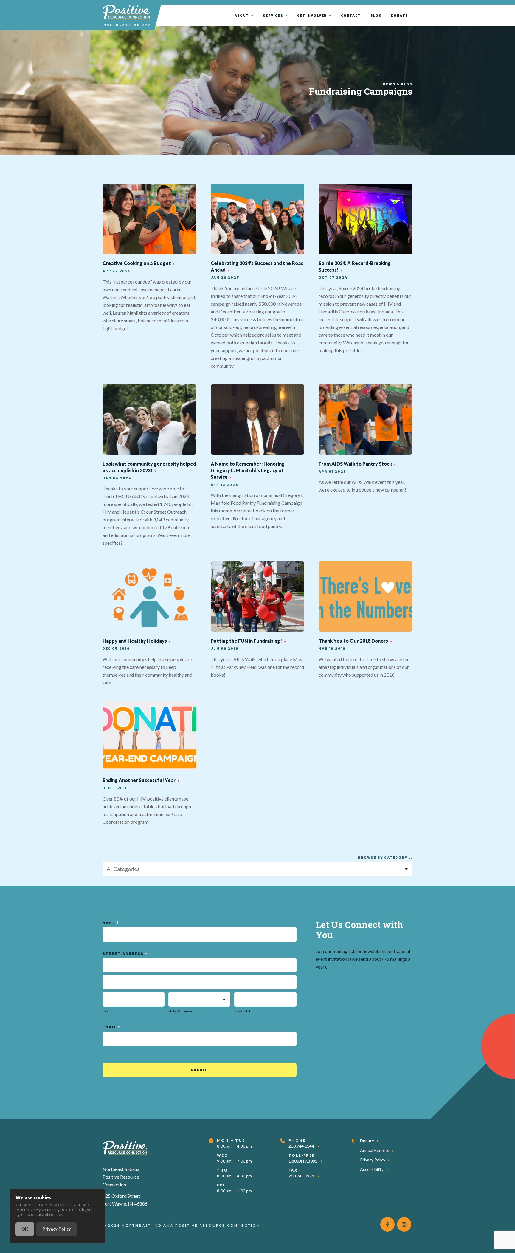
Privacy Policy (372, 1159)
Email (110, 1027)
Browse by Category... (385, 857)
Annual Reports (374, 1150)
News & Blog (397, 84)
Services (273, 15)
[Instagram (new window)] (404, 1224)
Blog (375, 15)
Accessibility (372, 1169)
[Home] (125, 1147)
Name (110, 922)
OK (24, 1229)
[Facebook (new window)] (387, 1224)
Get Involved (312, 15)
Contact (351, 15)
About (242, 15)
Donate (399, 15)
